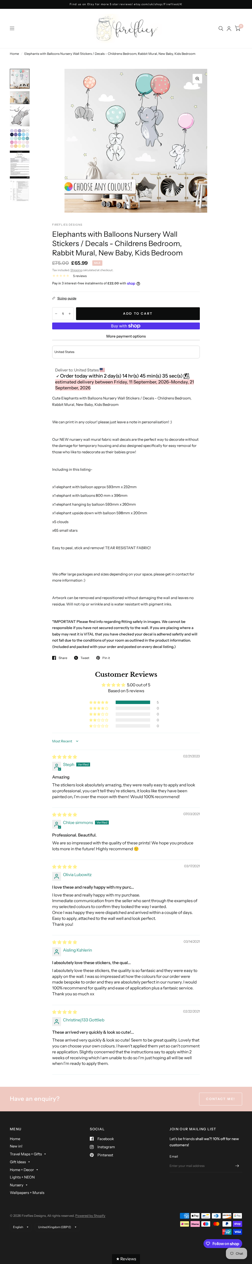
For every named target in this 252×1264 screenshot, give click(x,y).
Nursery (16, 1185)
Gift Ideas (18, 1162)
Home (14, 54)
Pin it (106, 658)
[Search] (221, 28)
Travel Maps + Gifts (26, 1154)
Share (63, 658)
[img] (64, 756)
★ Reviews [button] (126, 1258)
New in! (16, 1146)
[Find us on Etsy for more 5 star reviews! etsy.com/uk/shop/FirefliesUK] (126, 4)
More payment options (126, 336)
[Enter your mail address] (237, 1166)
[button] (99, 702)
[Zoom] (197, 79)
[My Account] (229, 28)
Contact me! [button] (220, 1099)
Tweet (84, 658)
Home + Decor (22, 1169)
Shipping (76, 270)
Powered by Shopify (90, 1216)
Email (174, 1156)
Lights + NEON (22, 1177)
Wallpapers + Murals (27, 1192)
